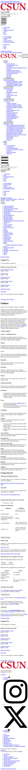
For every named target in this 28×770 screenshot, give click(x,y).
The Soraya (6, 742)
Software (9, 96)
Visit (5, 46)
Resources (9, 77)
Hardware (6, 231)
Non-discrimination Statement (11, 758)
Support (6, 61)
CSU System (7, 766)
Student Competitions (12, 115)
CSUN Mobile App (8, 210)
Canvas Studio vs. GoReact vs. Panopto (13, 211)
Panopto (5, 246)
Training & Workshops (9, 78)
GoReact (6, 230)
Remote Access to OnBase (7, 587)
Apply (5, 47)
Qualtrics (6, 249)
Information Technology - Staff (14, 82)
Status (5, 141)
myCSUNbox (7, 239)
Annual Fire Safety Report (10, 762)
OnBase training (15, 602)
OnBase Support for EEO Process (15, 245)
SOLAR (6, 251)
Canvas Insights (7, 226)
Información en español (9, 42)
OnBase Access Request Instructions (9, 476)
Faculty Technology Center (13, 110)
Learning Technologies (12, 92)
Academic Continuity (12, 103)
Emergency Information (9, 738)
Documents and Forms (6, 383)
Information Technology (6, 51)
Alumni (5, 39)
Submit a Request (11, 63)
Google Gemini (7, 214)
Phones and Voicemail (9, 247)
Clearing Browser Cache (12, 65)
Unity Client (3, 487)
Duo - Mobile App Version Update (15, 130)
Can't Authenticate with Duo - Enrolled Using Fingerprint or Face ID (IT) (16, 128)
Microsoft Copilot (8, 216)
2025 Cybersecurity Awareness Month (16, 125)
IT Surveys (9, 151)
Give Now (3, 750)
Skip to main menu (5, 1)
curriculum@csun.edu (8, 611)
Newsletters (9, 121)
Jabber (5, 242)
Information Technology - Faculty (14, 84)
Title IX (5, 755)
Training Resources (5, 594)
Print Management (8, 219)
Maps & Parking (7, 741)
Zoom (5, 34)
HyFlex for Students (8, 234)
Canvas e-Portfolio (8, 224)
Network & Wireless (8, 241)
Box (5, 32)
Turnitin (5, 253)
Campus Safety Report (9, 763)
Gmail (5, 28)
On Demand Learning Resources (14, 85)
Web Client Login (5, 547)
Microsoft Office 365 (9, 30)
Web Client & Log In (5, 537)
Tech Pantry (9, 119)
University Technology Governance (15, 149)
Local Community (8, 40)
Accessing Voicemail (8, 206)
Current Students (7, 36)
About (8, 102)
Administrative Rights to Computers (15, 126)
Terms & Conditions (8, 756)
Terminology (3, 410)
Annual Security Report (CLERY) (12, 760)
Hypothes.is (6, 235)
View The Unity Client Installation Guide (10, 494)
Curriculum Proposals (15, 610)
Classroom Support (5, 285)
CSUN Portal (7, 27)
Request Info (7, 44)
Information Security (8, 122)
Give (5, 48)
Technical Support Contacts (13, 70)
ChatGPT (9, 93)
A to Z (5, 734)
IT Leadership (10, 147)
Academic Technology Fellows (14, 104)
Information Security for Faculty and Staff (16, 134)
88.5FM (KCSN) (8, 743)
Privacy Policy (7, 759)
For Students (10, 66)
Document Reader (8, 764)
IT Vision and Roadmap (12, 148)
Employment (7, 739)
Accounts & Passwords (12, 73)
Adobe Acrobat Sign (8, 207)
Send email (3, 291)
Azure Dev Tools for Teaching (11, 208)
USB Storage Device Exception (14, 133)
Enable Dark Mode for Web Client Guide (10, 553)
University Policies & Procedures (11, 745)
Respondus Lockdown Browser (11, 250)
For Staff (9, 75)
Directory (6, 737)
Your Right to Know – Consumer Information (14, 746)
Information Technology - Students (15, 81)
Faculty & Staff (7, 38)
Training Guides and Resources (14, 71)
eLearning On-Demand (12, 112)
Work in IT (9, 153)
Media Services (7, 238)
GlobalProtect (7, 212)
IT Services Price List (9, 227)
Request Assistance (5, 257)
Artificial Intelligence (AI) (13, 116)
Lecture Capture (7, 236)
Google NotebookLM (9, 215)
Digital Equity (10, 111)
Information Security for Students (14, 131)
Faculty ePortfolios (11, 114)
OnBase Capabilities (5, 331)
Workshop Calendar (5, 289)
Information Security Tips (13, 136)
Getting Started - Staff (12, 95)
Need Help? (3, 607)
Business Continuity (11, 152)
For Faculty (9, 74)
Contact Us (3, 674)
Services (9, 97)
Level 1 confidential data (18, 403)
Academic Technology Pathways (14, 106)
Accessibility (7, 735)
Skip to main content (14, 1)
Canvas (5, 31)
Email (5, 228)
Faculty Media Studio (12, 118)
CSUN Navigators (11, 145)
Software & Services (8, 87)
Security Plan (10, 138)
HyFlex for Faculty (8, 232)
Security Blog (10, 137)
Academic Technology (9, 99)
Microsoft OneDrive (8, 218)
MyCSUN (3, 24)
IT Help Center (4, 273)
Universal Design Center (6, 281)
